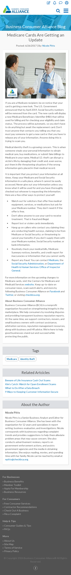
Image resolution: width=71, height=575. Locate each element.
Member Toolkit (12, 484)
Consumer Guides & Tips (17, 525)
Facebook (55, 291)
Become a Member (54, 3)
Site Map (9, 544)
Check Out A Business (16, 510)
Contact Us (60, 3)
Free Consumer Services (17, 503)
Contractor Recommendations (20, 506)
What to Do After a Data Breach (22, 387)
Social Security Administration (28, 263)
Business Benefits (14, 481)
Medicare (54, 260)
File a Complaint (12, 513)
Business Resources (15, 491)
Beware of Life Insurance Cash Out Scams (27, 380)
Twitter (9, 294)
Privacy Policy (11, 551)
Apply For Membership (16, 488)
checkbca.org (32, 294)
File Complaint (48, 3)
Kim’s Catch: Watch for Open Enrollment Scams (30, 384)
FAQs (7, 529)
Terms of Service (13, 547)
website (29, 284)
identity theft (27, 359)
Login (66, 3)
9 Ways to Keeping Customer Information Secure (31, 391)
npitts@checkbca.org (16, 459)
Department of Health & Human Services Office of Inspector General (38, 267)
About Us (9, 540)
